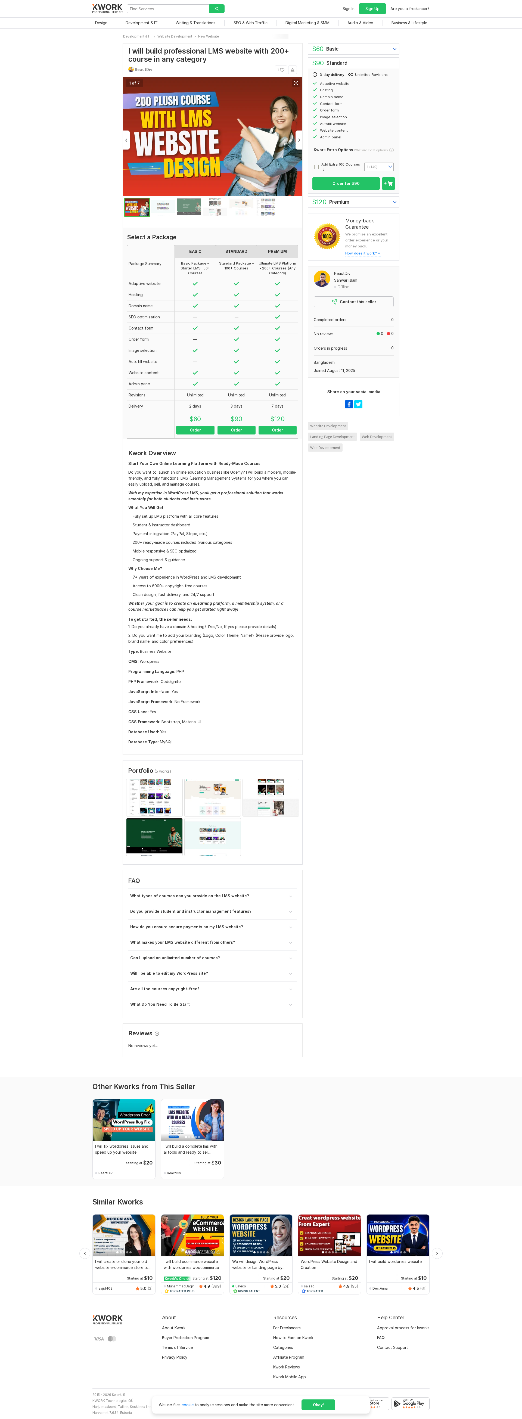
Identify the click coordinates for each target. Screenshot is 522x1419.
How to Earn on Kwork (293, 1337)
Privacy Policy (174, 1357)
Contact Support (392, 1347)
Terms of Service (177, 1347)
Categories (283, 1347)
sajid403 (105, 1288)
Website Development (328, 425)
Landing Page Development (332, 436)
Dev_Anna (380, 1288)
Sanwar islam (345, 280)
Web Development (377, 436)
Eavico (240, 1286)
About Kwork (173, 1327)
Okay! (318, 1404)
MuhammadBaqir (180, 1286)
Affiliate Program (288, 1357)
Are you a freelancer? (410, 8)
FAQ (381, 1337)
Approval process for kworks (403, 1327)
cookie (188, 1404)
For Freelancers (287, 1327)
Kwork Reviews (286, 1367)
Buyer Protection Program (185, 1337)
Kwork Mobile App (289, 1376)
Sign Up (372, 8)
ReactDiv (342, 273)
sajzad (309, 1286)
